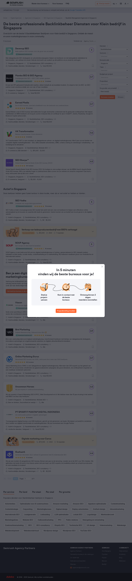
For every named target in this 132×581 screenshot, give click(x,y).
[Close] (102, 266)
